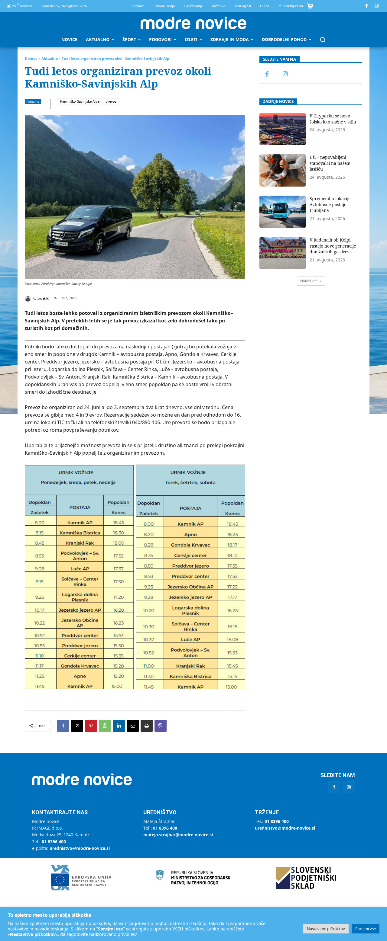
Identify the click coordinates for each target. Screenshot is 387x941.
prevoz (111, 101)
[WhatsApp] (105, 726)
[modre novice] (193, 23)
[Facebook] (366, 6)
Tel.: (49, 841)
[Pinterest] (91, 726)
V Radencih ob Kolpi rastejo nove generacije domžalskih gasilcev (333, 245)
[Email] (133, 726)
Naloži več (308, 280)
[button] (322, 39)
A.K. (46, 298)
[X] (77, 726)
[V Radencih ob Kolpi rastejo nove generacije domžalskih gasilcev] (282, 253)
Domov (31, 58)
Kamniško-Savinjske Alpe (79, 101)
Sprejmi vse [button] (365, 928)
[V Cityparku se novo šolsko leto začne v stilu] (282, 129)
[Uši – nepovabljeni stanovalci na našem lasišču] (282, 170)
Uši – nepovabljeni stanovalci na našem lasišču (330, 163)
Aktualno (49, 58)
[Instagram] (376, 6)
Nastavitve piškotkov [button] (326, 928)
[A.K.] (29, 299)
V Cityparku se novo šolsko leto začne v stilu (333, 119)
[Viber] (160, 726)
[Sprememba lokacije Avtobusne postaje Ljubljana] (282, 212)
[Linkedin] (119, 726)
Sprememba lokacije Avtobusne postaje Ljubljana (330, 204)
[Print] (147, 726)
